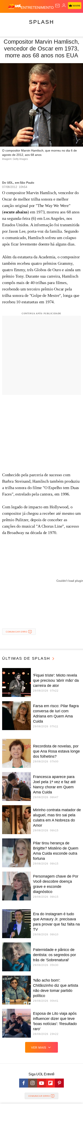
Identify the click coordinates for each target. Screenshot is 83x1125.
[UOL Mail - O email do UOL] (57, 5)
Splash (41, 22)
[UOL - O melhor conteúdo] (14, 6)
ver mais (38, 1047)
